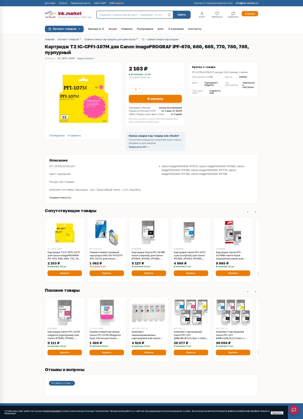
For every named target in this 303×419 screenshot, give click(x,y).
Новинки (126, 29)
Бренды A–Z (96, 29)
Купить (64, 273)
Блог (161, 29)
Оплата (63, 3)
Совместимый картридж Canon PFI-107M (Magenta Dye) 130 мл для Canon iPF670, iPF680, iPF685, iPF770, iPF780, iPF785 (105, 335)
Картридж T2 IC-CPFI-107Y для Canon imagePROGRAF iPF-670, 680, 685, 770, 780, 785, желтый (64, 255)
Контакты (194, 29)
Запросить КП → (139, 147)
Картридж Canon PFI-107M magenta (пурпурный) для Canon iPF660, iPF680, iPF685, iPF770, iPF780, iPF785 (64, 335)
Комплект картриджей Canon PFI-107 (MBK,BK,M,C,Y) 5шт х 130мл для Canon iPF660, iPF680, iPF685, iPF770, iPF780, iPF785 (190, 335)
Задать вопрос (85, 58)
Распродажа (145, 29)
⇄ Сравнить (74, 136)
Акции (113, 29)
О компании (176, 29)
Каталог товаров (64, 28)
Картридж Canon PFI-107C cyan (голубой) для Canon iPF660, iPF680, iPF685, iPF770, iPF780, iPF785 (190, 255)
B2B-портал (117, 3)
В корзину (155, 98)
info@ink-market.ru (247, 3)
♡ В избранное (56, 136)
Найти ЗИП (100, 3)
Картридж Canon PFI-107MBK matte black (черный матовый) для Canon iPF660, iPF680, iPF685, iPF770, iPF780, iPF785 (230, 255)
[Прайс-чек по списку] (169, 14)
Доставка (50, 3)
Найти (181, 14)
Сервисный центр (80, 3)
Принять (277, 412)
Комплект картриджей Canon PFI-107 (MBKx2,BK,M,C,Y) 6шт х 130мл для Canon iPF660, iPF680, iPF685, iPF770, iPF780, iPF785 (231, 335)
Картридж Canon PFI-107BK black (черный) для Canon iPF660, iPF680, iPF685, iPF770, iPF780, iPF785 (148, 255)
